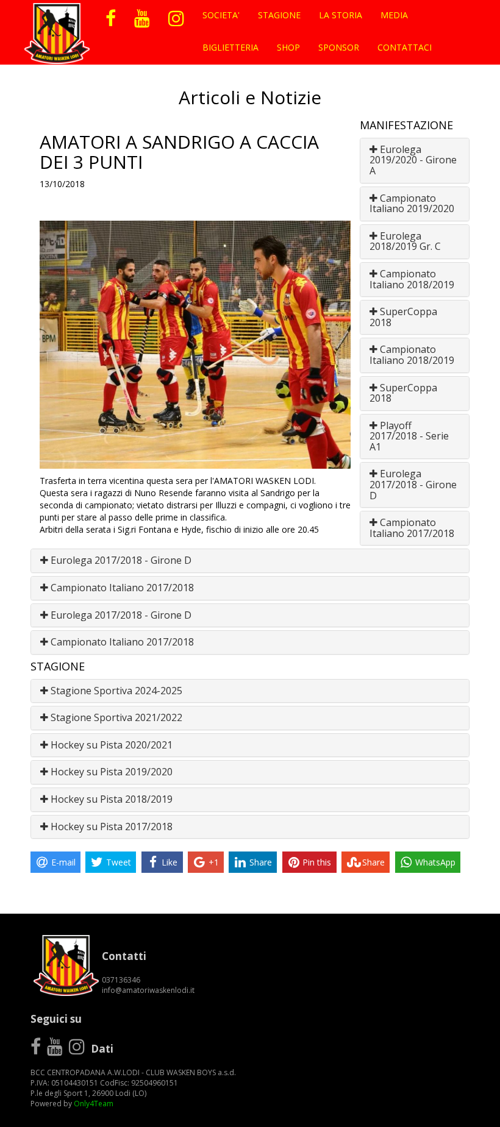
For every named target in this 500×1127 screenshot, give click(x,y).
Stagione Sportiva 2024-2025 (115, 690)
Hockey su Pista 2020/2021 (110, 745)
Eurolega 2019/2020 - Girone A (413, 160)
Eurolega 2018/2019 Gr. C (405, 241)
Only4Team (93, 1103)
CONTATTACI (404, 47)
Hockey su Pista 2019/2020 (110, 771)
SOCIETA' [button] (221, 15)
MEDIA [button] (394, 15)
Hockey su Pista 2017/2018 (110, 826)
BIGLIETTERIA (230, 47)
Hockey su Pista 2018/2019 (110, 799)
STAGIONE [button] (279, 15)
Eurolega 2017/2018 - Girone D (413, 484)
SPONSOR (338, 47)
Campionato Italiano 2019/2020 (412, 203)
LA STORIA (340, 15)
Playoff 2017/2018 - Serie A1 (409, 436)
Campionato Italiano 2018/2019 (412, 279)
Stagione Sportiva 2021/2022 (115, 717)
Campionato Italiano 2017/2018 (412, 528)
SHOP (288, 47)
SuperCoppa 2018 (403, 317)
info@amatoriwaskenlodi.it (148, 990)
